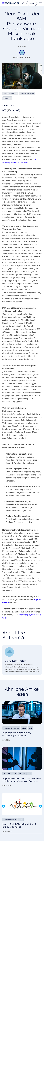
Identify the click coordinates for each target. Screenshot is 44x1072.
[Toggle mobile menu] (40, 3)
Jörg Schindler (26, 57)
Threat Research (10, 93)
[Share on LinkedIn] (13, 110)
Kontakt (31, 3)
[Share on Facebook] (18, 110)
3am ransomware (27, 93)
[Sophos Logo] (10, 3)
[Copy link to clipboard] (4, 110)
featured (7, 98)
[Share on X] (9, 110)
